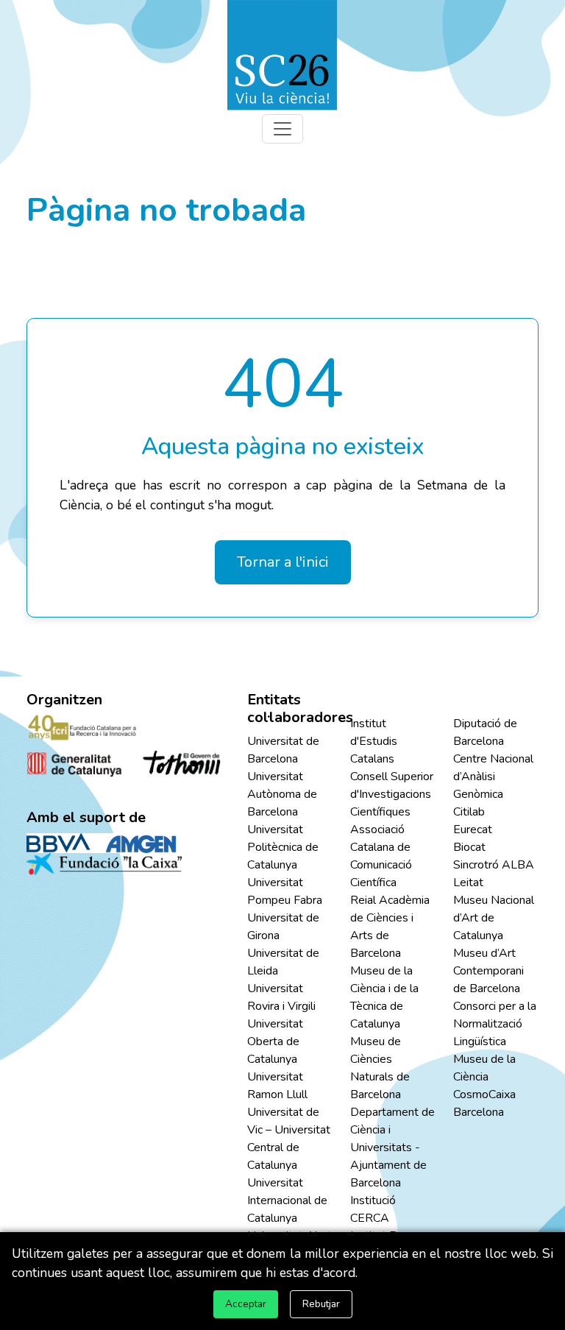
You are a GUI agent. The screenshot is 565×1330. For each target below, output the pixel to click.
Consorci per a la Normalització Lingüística (494, 1024)
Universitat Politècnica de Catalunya (283, 847)
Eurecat (472, 829)
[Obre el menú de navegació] (282, 129)
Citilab (469, 812)
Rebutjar (321, 1304)
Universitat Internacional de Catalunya (287, 1200)
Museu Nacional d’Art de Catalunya (493, 918)
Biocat (469, 847)
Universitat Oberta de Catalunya (275, 1041)
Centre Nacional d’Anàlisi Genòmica (493, 776)
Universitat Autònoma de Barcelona (282, 794)
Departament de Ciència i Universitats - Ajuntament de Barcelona (392, 1147)
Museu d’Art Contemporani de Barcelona (488, 971)
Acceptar (245, 1304)
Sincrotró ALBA (493, 865)
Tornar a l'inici (283, 562)
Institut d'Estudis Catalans (373, 741)
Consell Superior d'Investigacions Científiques (391, 794)
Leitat (468, 882)
